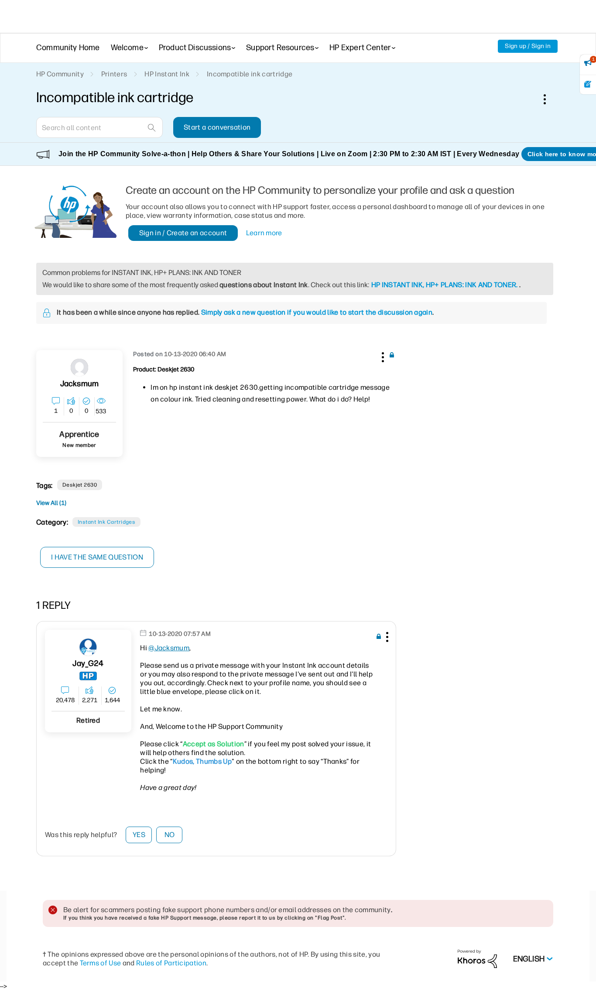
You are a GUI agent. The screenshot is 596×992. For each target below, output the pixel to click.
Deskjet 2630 (79, 485)
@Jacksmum (168, 648)
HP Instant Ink (166, 74)
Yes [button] (139, 835)
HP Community (60, 74)
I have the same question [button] (97, 557)
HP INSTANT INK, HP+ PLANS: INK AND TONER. (444, 285)
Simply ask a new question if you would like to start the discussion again (316, 312)
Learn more (264, 233)
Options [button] (549, 99)
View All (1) (51, 503)
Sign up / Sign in (528, 46)
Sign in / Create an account (183, 233)
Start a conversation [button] (217, 127)
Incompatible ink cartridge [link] (249, 74)
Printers (114, 74)
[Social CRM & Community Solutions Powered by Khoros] (477, 958)
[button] (382, 356)
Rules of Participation (171, 963)
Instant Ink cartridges (107, 522)
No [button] (169, 835)
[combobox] (99, 127)
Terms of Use (100, 963)
